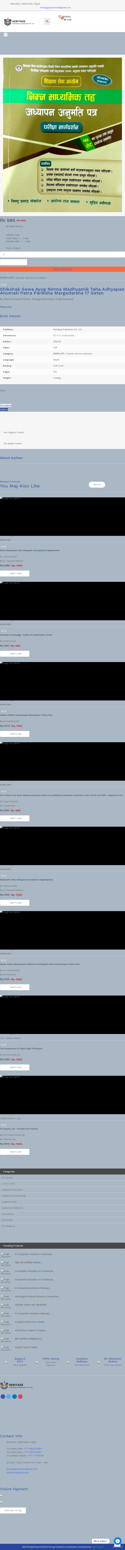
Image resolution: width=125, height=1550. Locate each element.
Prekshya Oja (9, 1139)
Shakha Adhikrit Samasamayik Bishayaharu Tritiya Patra (26, 715)
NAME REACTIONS (26, 1347)
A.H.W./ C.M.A (8, 1184)
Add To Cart (13, 262)
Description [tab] (5, 405)
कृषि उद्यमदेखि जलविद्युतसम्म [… (29, 1338)
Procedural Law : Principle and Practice (19, 1129)
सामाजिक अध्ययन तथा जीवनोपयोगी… (31, 1304)
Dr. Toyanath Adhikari (13, 560)
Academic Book (9, 1202)
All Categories (8, 1226)
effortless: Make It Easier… (31, 1330)
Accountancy (8, 1214)
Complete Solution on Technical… (35, 1271)
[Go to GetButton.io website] (118, 1547)
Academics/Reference (12, 1208)
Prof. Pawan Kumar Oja (14, 1135)
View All (97, 484)
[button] (62, 269)
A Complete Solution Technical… (34, 1254)
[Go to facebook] (117, 1541)
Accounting (7, 1220)
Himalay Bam (9, 805)
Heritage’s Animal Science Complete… (38, 1296)
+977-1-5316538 (35, 1455)
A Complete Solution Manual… (33, 1288)
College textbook (13, 1038)
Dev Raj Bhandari (11, 721)
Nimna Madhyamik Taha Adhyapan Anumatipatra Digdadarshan (30, 550)
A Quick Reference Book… (30, 1321)
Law (2, 1038)
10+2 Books (7, 1178)
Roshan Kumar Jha (11, 1054)
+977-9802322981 (33, 1452)
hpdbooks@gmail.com (18, 1472)
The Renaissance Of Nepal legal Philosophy (21, 1048)
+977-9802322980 (33, 1448)
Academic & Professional (13, 1196)
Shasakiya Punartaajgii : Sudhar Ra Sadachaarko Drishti (26, 635)
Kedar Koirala (9, 641)
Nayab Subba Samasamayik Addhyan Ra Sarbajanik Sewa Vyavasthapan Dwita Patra (40, 964)
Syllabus (4, 409)
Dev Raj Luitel (9, 974)
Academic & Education (12, 1190)
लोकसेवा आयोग (5, 540)
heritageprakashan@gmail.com (55, 7)
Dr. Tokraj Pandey (11, 970)
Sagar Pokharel (10, 801)
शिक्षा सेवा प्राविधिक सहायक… (28, 1262)
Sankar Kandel (10, 556)
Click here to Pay (12, 1510)
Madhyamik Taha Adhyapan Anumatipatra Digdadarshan (26, 880)
